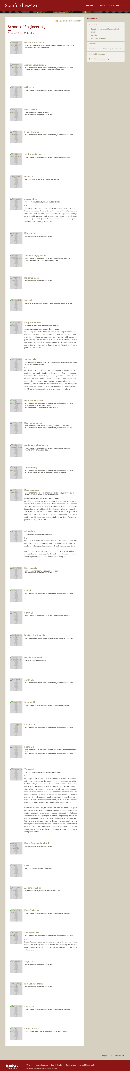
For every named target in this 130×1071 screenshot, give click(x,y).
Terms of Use (71, 1065)
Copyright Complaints (86, 1065)
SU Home (29, 1065)
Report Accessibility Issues (112, 1055)
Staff (93, 32)
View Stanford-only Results (70, 21)
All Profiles (93, 24)
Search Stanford (57, 1065)
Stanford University (14, 1067)
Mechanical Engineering (100, 59)
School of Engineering (97, 54)
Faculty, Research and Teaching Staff (105, 29)
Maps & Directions (41, 1065)
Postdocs (94, 35)
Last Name (92, 43)
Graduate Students (98, 38)
